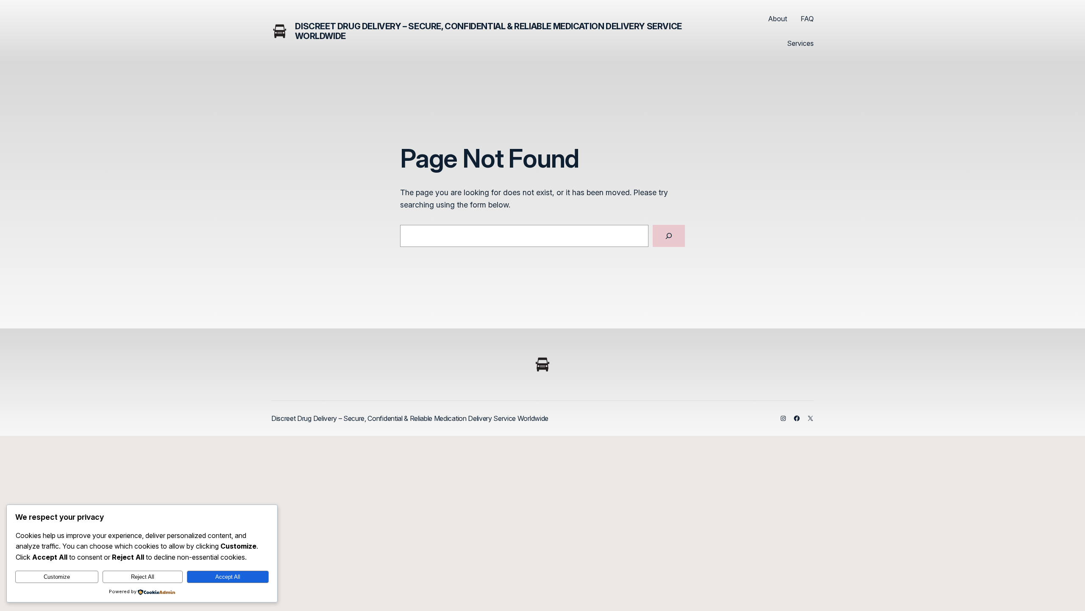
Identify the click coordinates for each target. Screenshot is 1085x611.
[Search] (669, 236)
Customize (57, 577)
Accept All (227, 577)
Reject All (142, 577)
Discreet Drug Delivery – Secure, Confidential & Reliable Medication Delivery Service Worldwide (488, 31)
